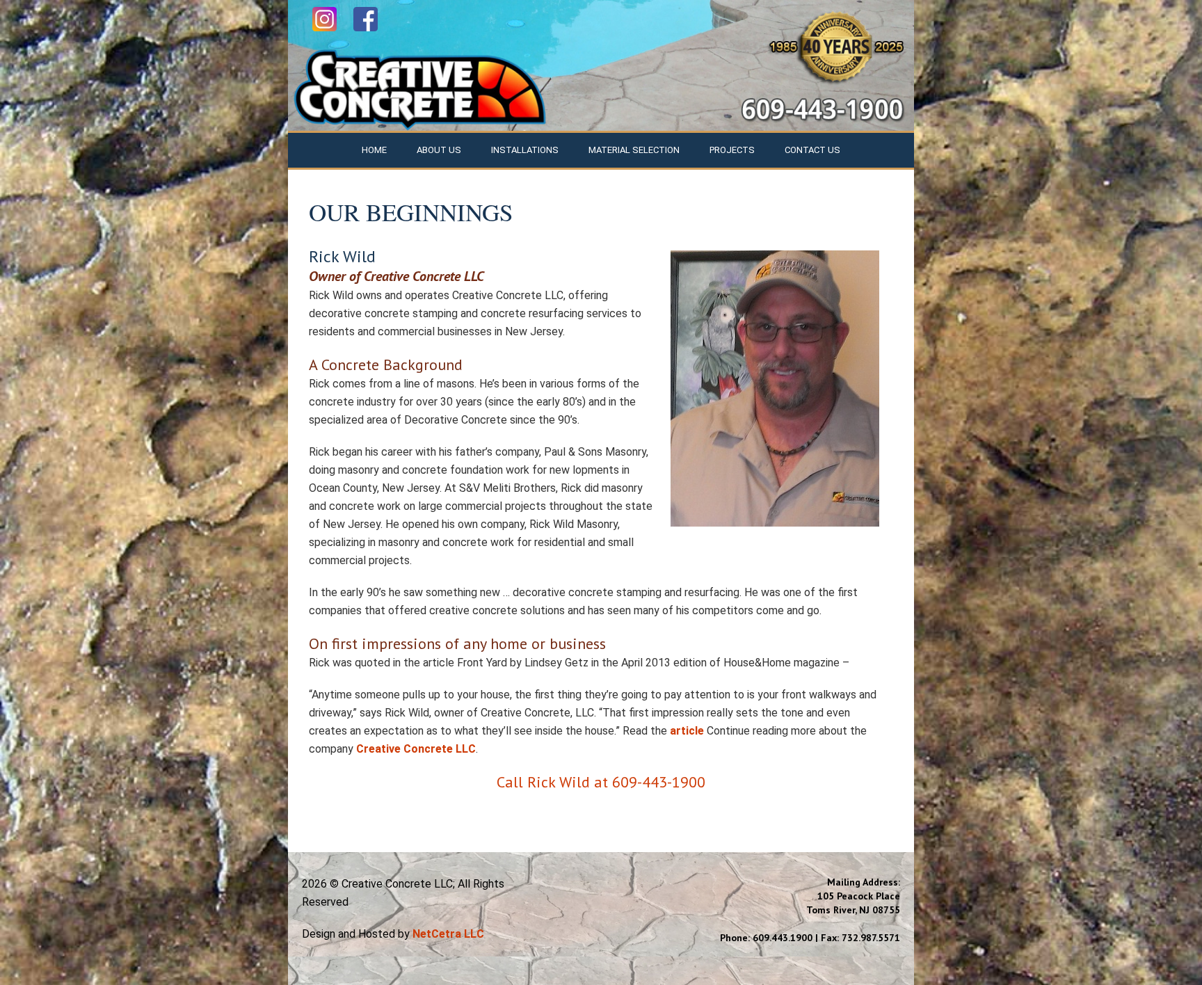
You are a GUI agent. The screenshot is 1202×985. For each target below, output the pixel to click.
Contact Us (812, 150)
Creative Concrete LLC (416, 748)
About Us (439, 150)
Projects (732, 150)
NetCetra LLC (448, 933)
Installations (525, 150)
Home (374, 150)
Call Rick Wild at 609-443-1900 (601, 782)
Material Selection (634, 150)
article (687, 730)
